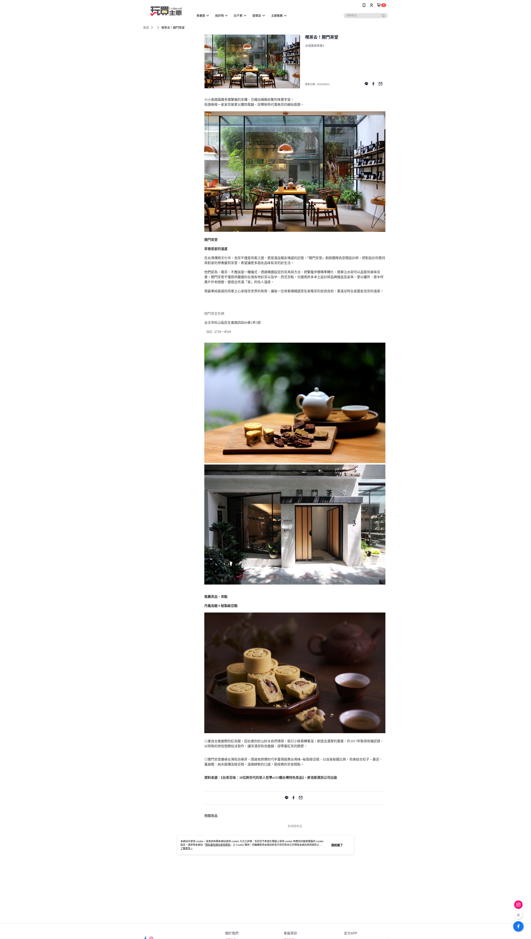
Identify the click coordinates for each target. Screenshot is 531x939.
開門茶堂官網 (214, 313)
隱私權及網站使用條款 (217, 844)
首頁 (146, 27)
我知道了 (337, 845)
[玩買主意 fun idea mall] (166, 11)
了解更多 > (186, 848)
